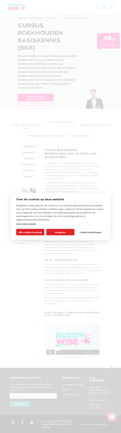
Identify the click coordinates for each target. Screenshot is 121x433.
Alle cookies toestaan (30, 232)
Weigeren (60, 232)
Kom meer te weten (26, 223)
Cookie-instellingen (91, 232)
